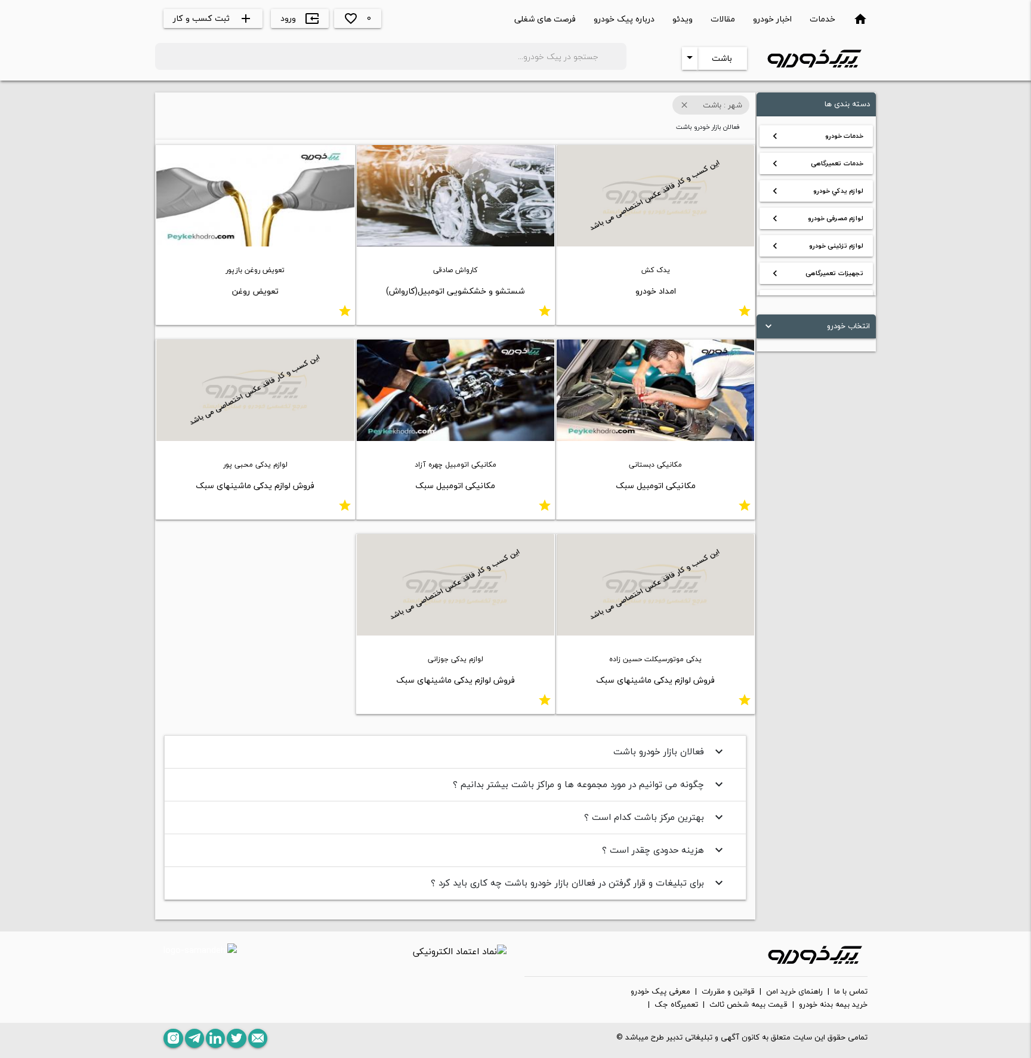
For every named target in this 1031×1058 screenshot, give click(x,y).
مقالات (723, 18)
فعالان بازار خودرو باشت (669, 751)
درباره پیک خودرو (624, 18)
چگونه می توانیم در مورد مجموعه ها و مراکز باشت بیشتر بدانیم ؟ (589, 784)
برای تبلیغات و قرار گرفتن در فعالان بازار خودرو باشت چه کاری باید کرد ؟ (578, 882)
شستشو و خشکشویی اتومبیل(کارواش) (455, 290)
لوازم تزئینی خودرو (816, 246)
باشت (722, 58)
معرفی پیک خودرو (660, 992)
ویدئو (682, 18)
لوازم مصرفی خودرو (816, 218)
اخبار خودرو (772, 18)
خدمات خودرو (816, 136)
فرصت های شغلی (545, 18)
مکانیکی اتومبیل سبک (656, 485)
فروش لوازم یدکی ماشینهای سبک (255, 485)
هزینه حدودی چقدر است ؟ (664, 849)
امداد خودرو (655, 290)
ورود (299, 18)
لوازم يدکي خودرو (816, 191)
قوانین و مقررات (728, 992)
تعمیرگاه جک (676, 1005)
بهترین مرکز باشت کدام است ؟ (655, 817)
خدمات (822, 18)
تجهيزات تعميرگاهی (816, 273)
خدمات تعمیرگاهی (816, 163)
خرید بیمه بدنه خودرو (833, 1005)
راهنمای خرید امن (794, 992)
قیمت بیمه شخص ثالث (748, 1005)
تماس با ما (851, 992)
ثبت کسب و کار (213, 18)
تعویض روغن (255, 290)
